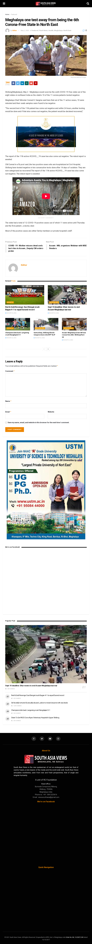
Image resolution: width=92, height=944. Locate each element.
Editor (14, 30)
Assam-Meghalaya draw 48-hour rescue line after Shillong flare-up (74, 335)
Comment (10, 371)
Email (8, 412)
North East (67, 30)
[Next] (48, 349)
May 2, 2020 (25, 30)
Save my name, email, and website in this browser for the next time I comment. (38, 422)
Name (8, 401)
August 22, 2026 (11, 337)
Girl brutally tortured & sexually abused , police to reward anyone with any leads (39, 703)
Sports (10, 302)
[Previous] (44, 349)
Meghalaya (58, 30)
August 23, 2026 (11, 313)
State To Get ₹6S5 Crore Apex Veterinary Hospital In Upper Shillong (35, 718)
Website (51, 412)
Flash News (43, 30)
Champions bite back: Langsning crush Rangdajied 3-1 (30, 710)
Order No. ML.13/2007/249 (74, 937)
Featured (14, 14)
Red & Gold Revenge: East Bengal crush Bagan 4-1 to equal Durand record (37, 695)
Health (50, 30)
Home (7, 14)
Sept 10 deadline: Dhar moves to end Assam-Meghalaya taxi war (31, 686)
